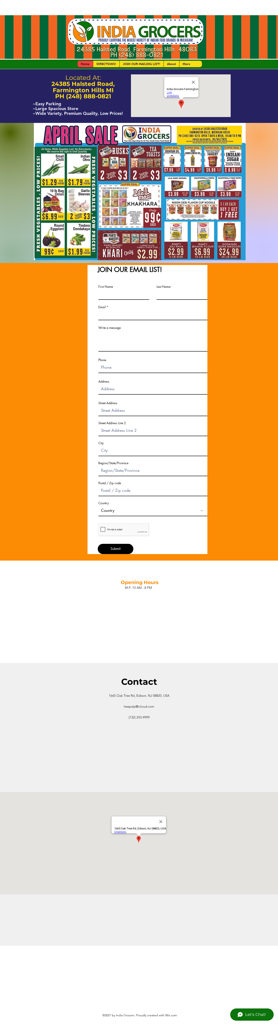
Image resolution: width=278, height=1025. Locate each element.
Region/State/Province (113, 463)
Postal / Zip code (109, 483)
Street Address (107, 403)
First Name (105, 286)
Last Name (163, 286)
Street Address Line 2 (112, 423)
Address (103, 381)
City (101, 443)
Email (102, 307)
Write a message (109, 327)
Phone (102, 360)
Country (103, 503)
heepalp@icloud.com (139, 706)
